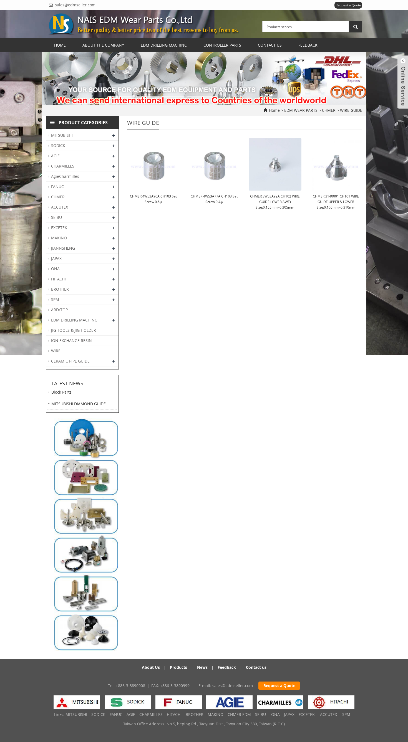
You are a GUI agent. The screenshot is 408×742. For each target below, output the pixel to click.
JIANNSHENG (63, 248)
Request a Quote (348, 5)
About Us (151, 667)
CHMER (329, 110)
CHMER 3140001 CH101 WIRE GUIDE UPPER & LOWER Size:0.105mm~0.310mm (336, 202)
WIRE (56, 350)
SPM (55, 299)
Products (178, 667)
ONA (55, 268)
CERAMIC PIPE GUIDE (70, 361)
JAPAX (56, 258)
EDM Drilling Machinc (164, 45)
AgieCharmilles (65, 176)
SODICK (58, 145)
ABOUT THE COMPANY (103, 45)
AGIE (55, 155)
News (202, 667)
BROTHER (60, 289)
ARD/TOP (59, 309)
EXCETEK (59, 227)
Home (60, 45)
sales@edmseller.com (232, 685)
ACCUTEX (59, 207)
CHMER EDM (239, 714)
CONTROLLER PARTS (222, 45)
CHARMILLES (62, 166)
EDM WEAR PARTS (301, 110)
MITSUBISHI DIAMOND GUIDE (78, 403)
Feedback (308, 45)
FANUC (57, 186)
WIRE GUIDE (350, 110)
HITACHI (58, 279)
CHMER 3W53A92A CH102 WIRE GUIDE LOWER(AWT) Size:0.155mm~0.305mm (275, 202)
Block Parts (61, 392)
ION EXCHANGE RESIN (71, 340)
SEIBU (56, 217)
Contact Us (270, 45)
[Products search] (355, 26)
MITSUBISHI (62, 135)
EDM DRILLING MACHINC (74, 320)
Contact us (256, 667)
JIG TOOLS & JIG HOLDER (73, 330)
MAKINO (59, 237)
